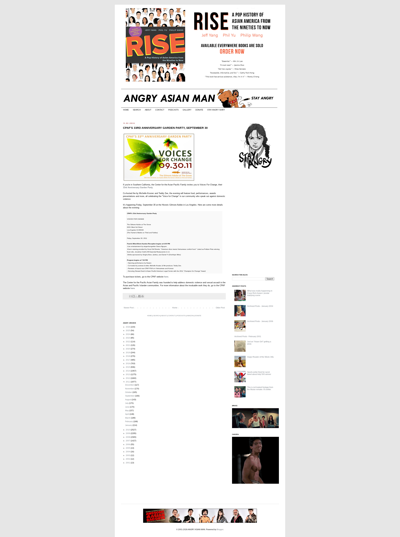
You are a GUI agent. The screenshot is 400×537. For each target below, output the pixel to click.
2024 (128, 334)
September (130, 396)
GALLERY (187, 110)
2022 (128, 342)
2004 (128, 452)
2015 (128, 367)
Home (174, 308)
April (127, 414)
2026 (128, 327)
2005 (128, 448)
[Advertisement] (255, 221)
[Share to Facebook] (139, 296)
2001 (128, 463)
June (127, 407)
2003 (128, 455)
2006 (128, 444)
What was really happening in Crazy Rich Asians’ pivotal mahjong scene (259, 293)
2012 (128, 378)
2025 (128, 330)
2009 (128, 433)
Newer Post (129, 308)
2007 (128, 441)
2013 (128, 374)
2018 (128, 356)
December (130, 385)
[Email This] (130, 296)
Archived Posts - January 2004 (260, 306)
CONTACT (159, 110)
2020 (128, 349)
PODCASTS (173, 110)
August (128, 400)
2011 (128, 382)
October (128, 392)
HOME (126, 110)
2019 (128, 352)
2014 (128, 371)
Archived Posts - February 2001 (247, 336)
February (129, 421)
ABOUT (148, 110)
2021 (128, 345)
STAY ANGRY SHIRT (216, 110)
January (128, 425)
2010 (128, 430)
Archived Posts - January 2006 (260, 321)
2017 (128, 360)
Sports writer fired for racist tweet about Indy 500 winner (259, 373)
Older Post (220, 308)
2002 (128, 459)
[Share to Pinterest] (142, 296)
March (128, 418)
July (127, 403)
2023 (128, 338)
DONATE (199, 110)
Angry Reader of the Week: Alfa (260, 357)
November (130, 389)
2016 (128, 363)
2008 (128, 437)
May (127, 410)
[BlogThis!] (133, 296)
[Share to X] (136, 296)
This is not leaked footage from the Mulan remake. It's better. (260, 388)
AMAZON (190, 315)
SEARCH (137, 110)
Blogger (220, 529)
